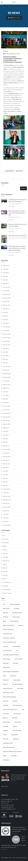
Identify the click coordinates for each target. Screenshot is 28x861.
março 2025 (6, 323)
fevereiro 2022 (6, 449)
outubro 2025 (6, 301)
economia (15, 663)
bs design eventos (17, 612)
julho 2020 (5, 514)
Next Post (19, 171)
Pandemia (5, 575)
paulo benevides (17, 730)
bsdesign (5, 612)
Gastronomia (6, 560)
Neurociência (17, 722)
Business (5, 550)
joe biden (5, 705)
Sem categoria (6, 582)
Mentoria (5, 568)
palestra (15, 726)
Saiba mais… (14, 781)
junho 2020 (6, 518)
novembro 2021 (7, 456)
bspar (4, 621)
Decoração (5, 557)
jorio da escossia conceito (10, 709)
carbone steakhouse (8, 629)
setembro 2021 (6, 464)
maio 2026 (5, 276)
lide (23, 709)
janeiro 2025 (6, 330)
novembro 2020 (7, 500)
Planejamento (14, 734)
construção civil (7, 650)
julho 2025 (5, 312)
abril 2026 (5, 280)
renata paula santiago (9, 747)
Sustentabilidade (7, 589)
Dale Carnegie (6, 659)
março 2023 (6, 402)
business (5, 51)
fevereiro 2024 (6, 366)
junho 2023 (6, 395)
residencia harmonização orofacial (12, 751)
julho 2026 (5, 269)
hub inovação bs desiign (9, 697)
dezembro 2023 (7, 373)
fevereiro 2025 (6, 327)
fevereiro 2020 (6, 525)
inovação (15, 701)
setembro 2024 (6, 345)
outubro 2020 (6, 503)
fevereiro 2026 (6, 287)
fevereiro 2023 (6, 406)
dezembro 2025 (7, 294)
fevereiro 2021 (6, 489)
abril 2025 (5, 319)
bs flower (5, 617)
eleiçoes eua (6, 667)
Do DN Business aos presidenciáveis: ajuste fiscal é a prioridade (17, 200)
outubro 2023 (6, 381)
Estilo (4, 676)
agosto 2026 (6, 265)
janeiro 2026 (6, 290)
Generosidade (16, 680)
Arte (4, 535)
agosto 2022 (6, 427)
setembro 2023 (6, 384)
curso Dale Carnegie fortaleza (11, 654)
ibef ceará (5, 701)
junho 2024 (6, 355)
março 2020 (6, 521)
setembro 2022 (6, 424)
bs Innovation (16, 617)
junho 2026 (6, 272)
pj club (5, 734)
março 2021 (6, 485)
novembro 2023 (7, 377)
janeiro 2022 (6, 453)
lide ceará (6, 713)
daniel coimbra (18, 659)
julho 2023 (5, 391)
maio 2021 (5, 478)
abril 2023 (5, 399)
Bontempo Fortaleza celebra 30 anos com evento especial (17, 225)
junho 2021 (6, 474)
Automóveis (6, 539)
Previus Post (10, 171)
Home (11, 17)
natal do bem (6, 722)
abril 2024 (5, 363)
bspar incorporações (8, 625)
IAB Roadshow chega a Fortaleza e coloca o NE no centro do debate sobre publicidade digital (17, 248)
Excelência (13, 676)
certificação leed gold (9, 638)
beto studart (6, 608)
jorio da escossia (17, 705)
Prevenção (5, 739)
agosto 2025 (6, 308)
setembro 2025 (6, 305)
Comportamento (17, 646)
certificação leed (7, 633)
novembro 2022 (7, 417)
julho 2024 (5, 352)
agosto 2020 (6, 510)
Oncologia (5, 726)
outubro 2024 (6, 341)
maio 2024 (5, 359)
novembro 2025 (7, 298)
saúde (4, 755)
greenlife (5, 684)
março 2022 (6, 446)
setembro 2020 (6, 507)
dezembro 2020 (7, 496)
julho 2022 (5, 431)
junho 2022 (6, 435)
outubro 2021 (6, 460)
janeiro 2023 (6, 409)
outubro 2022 (6, 420)
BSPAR (4, 546)
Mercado (5, 571)
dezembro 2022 (7, 413)
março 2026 (6, 283)
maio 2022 (5, 438)
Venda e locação (7, 593)
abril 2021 (5, 482)
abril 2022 (5, 442)
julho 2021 (5, 471)
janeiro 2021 (6, 492)
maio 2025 (5, 316)
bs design (16, 608)
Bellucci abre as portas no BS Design (17, 235)
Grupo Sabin (20, 688)
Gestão (4, 564)
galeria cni (6, 680)
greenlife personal (7, 688)
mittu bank (15, 718)
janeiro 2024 (6, 370)
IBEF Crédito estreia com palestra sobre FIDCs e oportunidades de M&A (17, 213)
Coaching (5, 553)
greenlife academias (17, 684)
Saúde (4, 578)
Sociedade (5, 586)
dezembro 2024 (7, 334)
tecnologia (14, 755)
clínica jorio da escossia (9, 642)
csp (17, 650)
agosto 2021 (6, 467)
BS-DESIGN (11, 206)
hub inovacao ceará (8, 692)
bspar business (15, 621)
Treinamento (6, 760)
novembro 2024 (7, 337)
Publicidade (16, 739)
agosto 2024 (6, 348)
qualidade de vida (7, 743)
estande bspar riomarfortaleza (11, 671)
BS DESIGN (6, 542)
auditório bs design (15, 604)
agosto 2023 (6, 388)
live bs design (17, 713)
